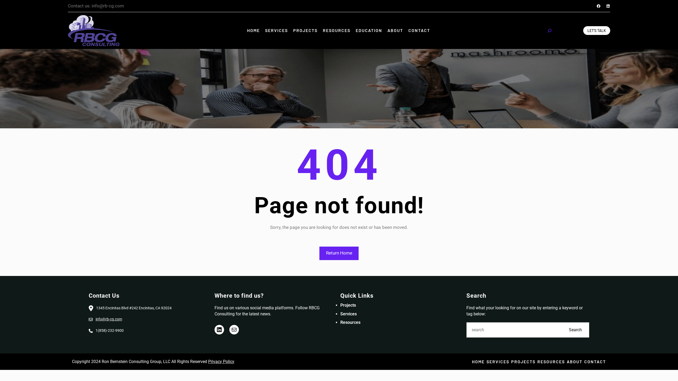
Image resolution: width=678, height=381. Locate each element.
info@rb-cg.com (109, 319)
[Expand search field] (549, 30)
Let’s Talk (596, 30)
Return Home (339, 253)
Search (575, 329)
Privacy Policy (221, 361)
